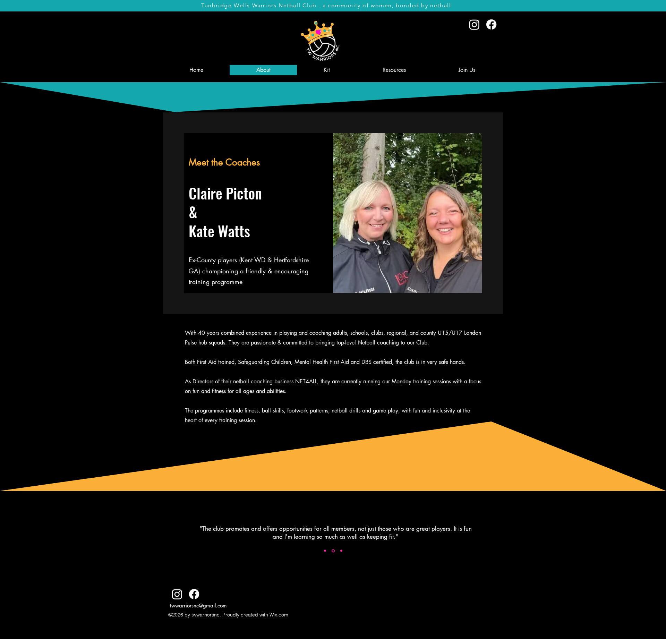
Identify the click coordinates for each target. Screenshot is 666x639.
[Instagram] (474, 24)
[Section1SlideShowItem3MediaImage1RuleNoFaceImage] (341, 551)
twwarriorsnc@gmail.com (198, 605)
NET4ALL (306, 381)
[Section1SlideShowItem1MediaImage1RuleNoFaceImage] (325, 551)
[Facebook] (491, 24)
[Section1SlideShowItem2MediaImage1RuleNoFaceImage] (333, 550)
